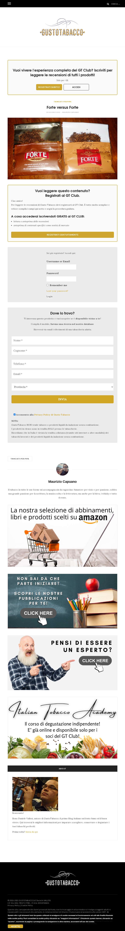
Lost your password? (57, 291)
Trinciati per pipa (62, 101)
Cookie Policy (27, 905)
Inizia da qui (32, 831)
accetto (15, 926)
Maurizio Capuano (70, 112)
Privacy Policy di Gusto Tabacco (52, 414)
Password (52, 273)
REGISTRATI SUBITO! (49, 87)
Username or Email (58, 261)
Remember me (58, 285)
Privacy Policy (14, 905)
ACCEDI (76, 87)
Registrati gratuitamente (62, 234)
